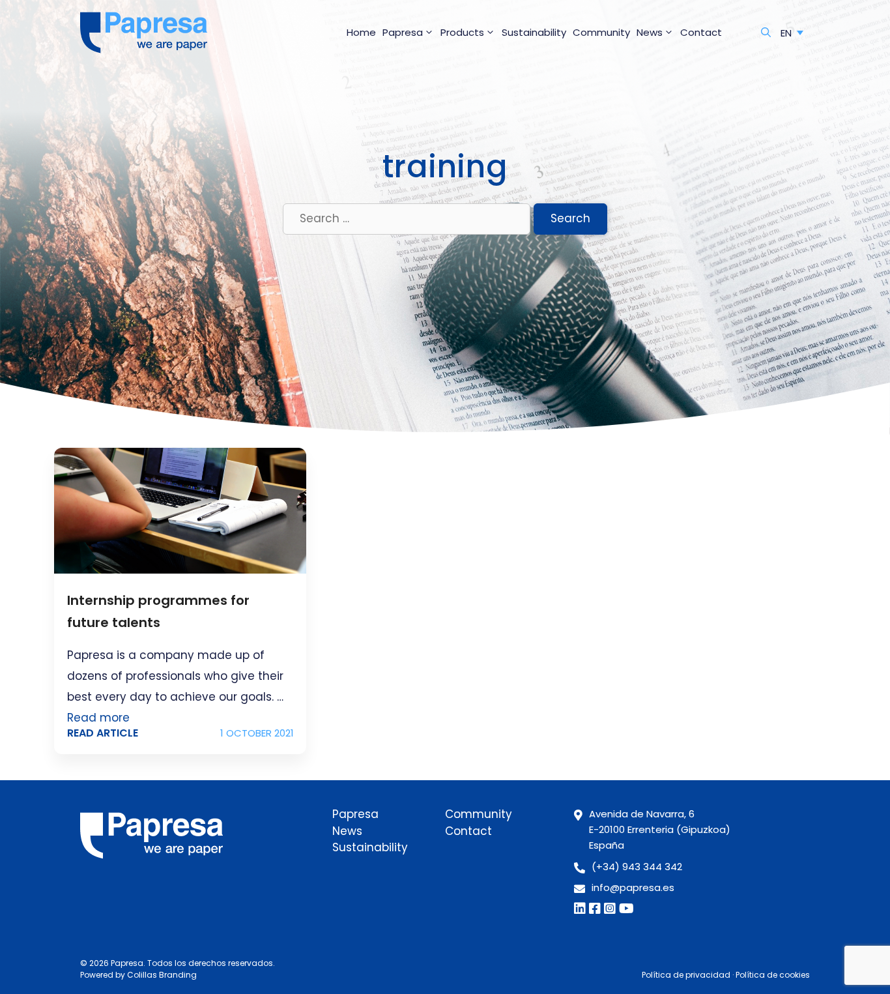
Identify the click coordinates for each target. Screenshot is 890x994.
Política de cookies (773, 974)
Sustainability (534, 32)
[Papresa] (143, 32)
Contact (701, 32)
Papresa (402, 32)
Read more (98, 717)
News (650, 32)
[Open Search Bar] (766, 32)
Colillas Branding (162, 974)
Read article (102, 732)
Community (601, 32)
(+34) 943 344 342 (637, 866)
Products (462, 32)
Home (361, 32)
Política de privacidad (686, 974)
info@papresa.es (633, 887)
